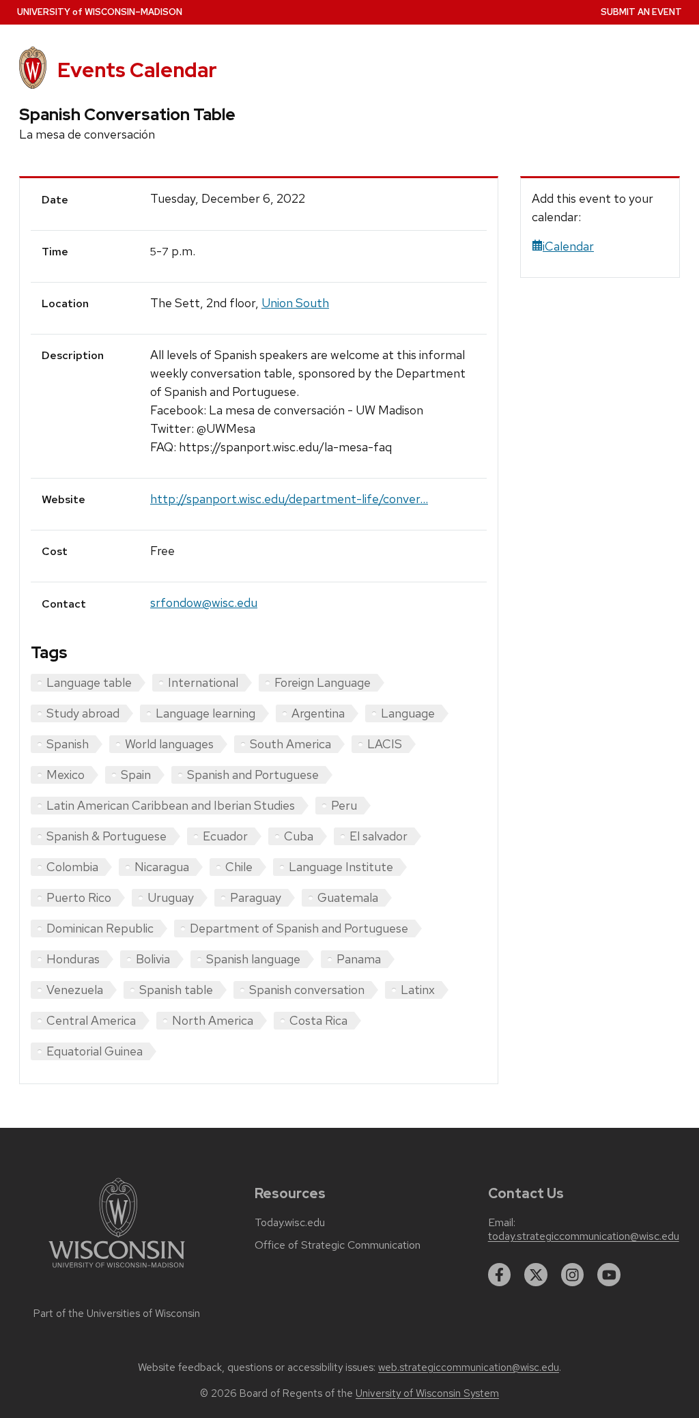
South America (290, 744)
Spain (136, 774)
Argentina (318, 713)
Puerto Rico (78, 897)
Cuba (298, 836)
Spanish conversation (307, 989)
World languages (169, 744)
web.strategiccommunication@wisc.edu (468, 1367)
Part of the (116, 1313)
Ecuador (225, 836)
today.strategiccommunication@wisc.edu (583, 1236)
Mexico (65, 774)
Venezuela (74, 989)
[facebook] (499, 1274)
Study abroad (82, 713)
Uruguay (170, 897)
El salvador (379, 836)
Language (408, 713)
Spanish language (253, 959)
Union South (295, 303)
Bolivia (153, 959)
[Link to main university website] (116, 1270)
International (203, 682)
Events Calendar (137, 70)
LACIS (384, 744)
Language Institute (341, 867)
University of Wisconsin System (427, 1393)
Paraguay (255, 897)
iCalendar (568, 246)
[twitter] (535, 1274)
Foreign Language (322, 682)
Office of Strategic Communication (337, 1245)
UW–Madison (99, 12)
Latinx (418, 989)
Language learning (205, 713)
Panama (359, 959)
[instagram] (572, 1274)
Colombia (72, 867)
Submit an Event (641, 12)
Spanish (67, 744)
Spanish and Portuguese (253, 774)
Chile (239, 867)
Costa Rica (318, 1020)
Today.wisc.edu (290, 1223)
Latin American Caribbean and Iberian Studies (170, 805)
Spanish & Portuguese (106, 836)
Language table (89, 682)
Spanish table (176, 989)
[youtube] (608, 1274)
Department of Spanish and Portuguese (299, 928)
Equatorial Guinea (94, 1051)
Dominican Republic (100, 928)
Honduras (73, 959)
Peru (344, 805)
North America (212, 1020)
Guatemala (347, 897)
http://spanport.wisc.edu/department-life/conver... (289, 499)
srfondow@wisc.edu (203, 602)
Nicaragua (161, 867)
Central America (91, 1020)
